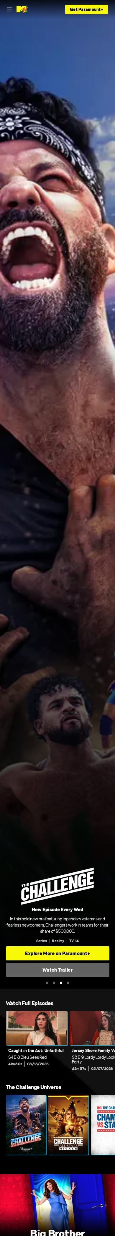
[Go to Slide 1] (47, 983)
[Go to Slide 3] (61, 983)
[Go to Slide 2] (54, 983)
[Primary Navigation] (9, 9)
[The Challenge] (26, 1125)
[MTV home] (22, 9)
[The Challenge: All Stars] (68, 1125)
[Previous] (3, 1042)
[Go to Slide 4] (68, 983)
